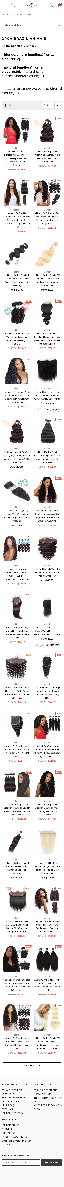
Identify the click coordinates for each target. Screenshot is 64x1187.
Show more (32, 1065)
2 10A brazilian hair (22, 14)
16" (42, 410)
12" (57, 410)
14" (36, 410)
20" (52, 410)
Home (5, 14)
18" (47, 410)
